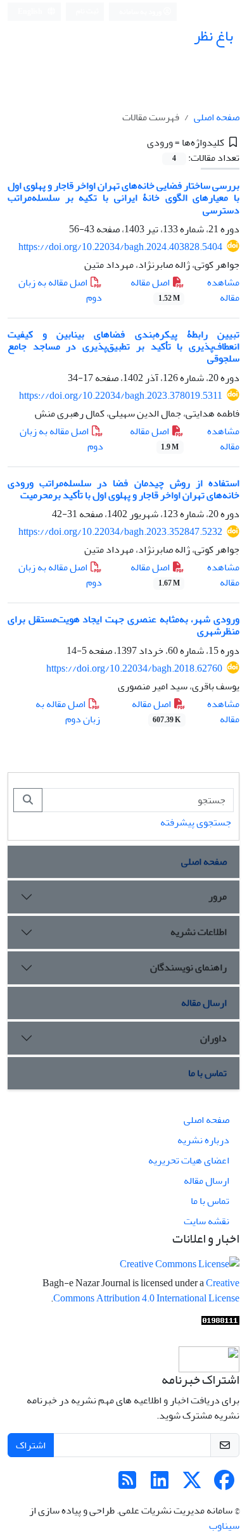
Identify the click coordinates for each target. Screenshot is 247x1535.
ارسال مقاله (204, 1002)
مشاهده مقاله (223, 290)
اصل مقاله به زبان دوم (60, 290)
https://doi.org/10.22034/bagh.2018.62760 (134, 668)
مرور (217, 896)
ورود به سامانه (141, 11)
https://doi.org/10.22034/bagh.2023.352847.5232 (120, 531)
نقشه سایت (206, 1221)
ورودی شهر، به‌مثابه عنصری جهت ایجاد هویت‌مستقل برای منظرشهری (123, 625)
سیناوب (224, 1525)
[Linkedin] (159, 1484)
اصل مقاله (154, 289)
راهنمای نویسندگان (188, 967)
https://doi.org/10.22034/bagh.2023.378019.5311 (120, 395)
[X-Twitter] (192, 1484)
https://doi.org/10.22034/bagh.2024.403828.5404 (120, 246)
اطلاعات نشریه (198, 931)
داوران (213, 1038)
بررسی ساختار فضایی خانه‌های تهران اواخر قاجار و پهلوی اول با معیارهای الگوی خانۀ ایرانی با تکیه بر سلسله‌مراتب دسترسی (123, 197)
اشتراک (31, 1445)
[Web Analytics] (220, 1323)
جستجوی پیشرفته (195, 822)
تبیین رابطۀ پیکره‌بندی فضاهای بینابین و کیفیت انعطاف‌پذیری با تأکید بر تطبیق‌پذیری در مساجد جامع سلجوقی (123, 346)
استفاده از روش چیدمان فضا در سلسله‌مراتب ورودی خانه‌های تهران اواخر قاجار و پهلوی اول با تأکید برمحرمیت (123, 488)
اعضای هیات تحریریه (188, 1160)
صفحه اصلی (216, 117)
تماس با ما (207, 1072)
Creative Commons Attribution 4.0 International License (146, 1291)
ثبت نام (87, 11)
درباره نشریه (203, 1140)
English (31, 11)
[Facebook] (224, 1484)
